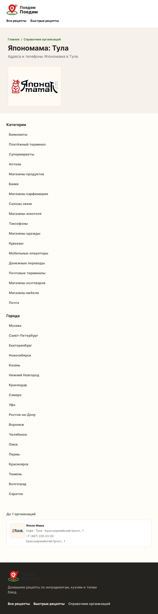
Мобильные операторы (28, 253)
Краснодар (18, 385)
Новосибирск (20, 355)
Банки (14, 184)
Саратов (16, 494)
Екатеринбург (20, 345)
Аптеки (15, 164)
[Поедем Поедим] (79, 10)
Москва (15, 325)
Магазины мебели (24, 293)
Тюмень (15, 474)
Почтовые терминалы (27, 273)
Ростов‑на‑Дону (22, 415)
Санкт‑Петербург (23, 335)
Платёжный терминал (27, 144)
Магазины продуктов (26, 174)
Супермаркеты (21, 154)
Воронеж (16, 424)
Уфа (12, 405)
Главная (13, 39)
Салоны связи (20, 204)
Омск (13, 444)
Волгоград (17, 484)
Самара (15, 395)
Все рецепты (16, 21)
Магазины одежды (24, 233)
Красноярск (18, 464)
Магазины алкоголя (25, 214)
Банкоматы (18, 134)
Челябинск (18, 434)
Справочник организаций (42, 39)
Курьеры (16, 243)
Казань (14, 365)
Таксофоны (18, 223)
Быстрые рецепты (44, 21)
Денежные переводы (27, 263)
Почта (14, 303)
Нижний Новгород (24, 375)
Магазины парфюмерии (28, 194)
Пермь (14, 454)
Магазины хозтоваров (27, 283)
